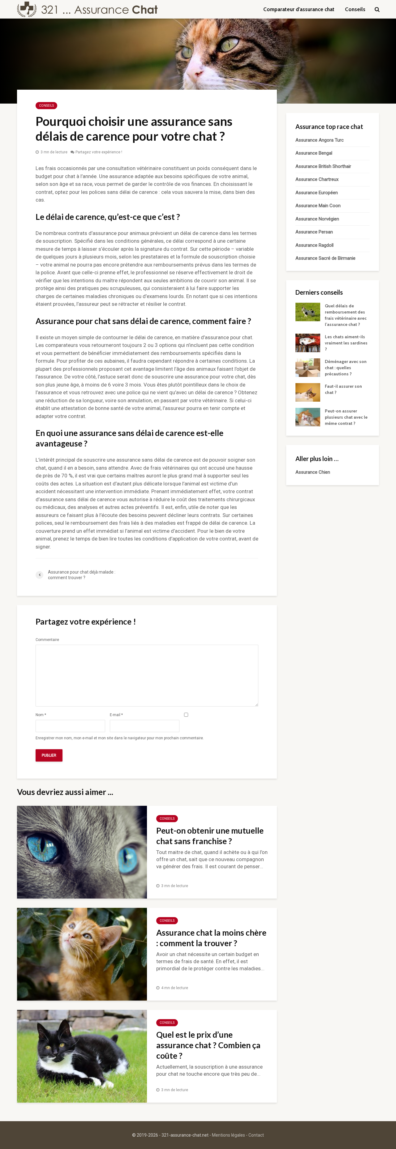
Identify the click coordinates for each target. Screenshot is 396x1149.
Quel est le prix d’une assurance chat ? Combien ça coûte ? (208, 1045)
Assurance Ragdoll (314, 245)
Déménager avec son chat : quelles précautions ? (346, 368)
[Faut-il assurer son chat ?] (307, 392)
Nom (41, 715)
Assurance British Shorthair (323, 166)
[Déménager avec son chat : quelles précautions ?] (307, 367)
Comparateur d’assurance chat (298, 9)
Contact (256, 1135)
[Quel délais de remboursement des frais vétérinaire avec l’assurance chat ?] (307, 311)
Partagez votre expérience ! (98, 152)
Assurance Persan (314, 232)
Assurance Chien (312, 472)
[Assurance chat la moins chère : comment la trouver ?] (82, 953)
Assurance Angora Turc (319, 140)
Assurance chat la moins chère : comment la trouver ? (211, 938)
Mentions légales (228, 1135)
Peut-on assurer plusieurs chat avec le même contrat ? (346, 417)
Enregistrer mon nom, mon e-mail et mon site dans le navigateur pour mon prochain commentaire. (120, 738)
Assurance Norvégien (317, 219)
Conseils (355, 9)
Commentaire (47, 640)
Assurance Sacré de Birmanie (325, 258)
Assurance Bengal (313, 153)
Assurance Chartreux (316, 179)
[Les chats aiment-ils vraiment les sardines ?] (307, 342)
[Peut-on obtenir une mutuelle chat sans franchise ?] (82, 851)
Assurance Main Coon (318, 205)
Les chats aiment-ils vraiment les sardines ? (346, 343)
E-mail (116, 715)
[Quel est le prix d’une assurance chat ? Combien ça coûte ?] (82, 1056)
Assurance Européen (316, 192)
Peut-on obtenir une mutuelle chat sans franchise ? (210, 836)
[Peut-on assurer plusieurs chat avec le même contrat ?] (307, 417)
